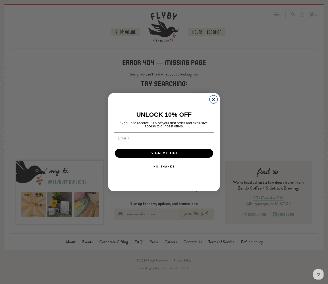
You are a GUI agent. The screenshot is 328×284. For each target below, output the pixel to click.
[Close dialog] (214, 99)
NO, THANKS (164, 166)
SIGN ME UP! (164, 153)
